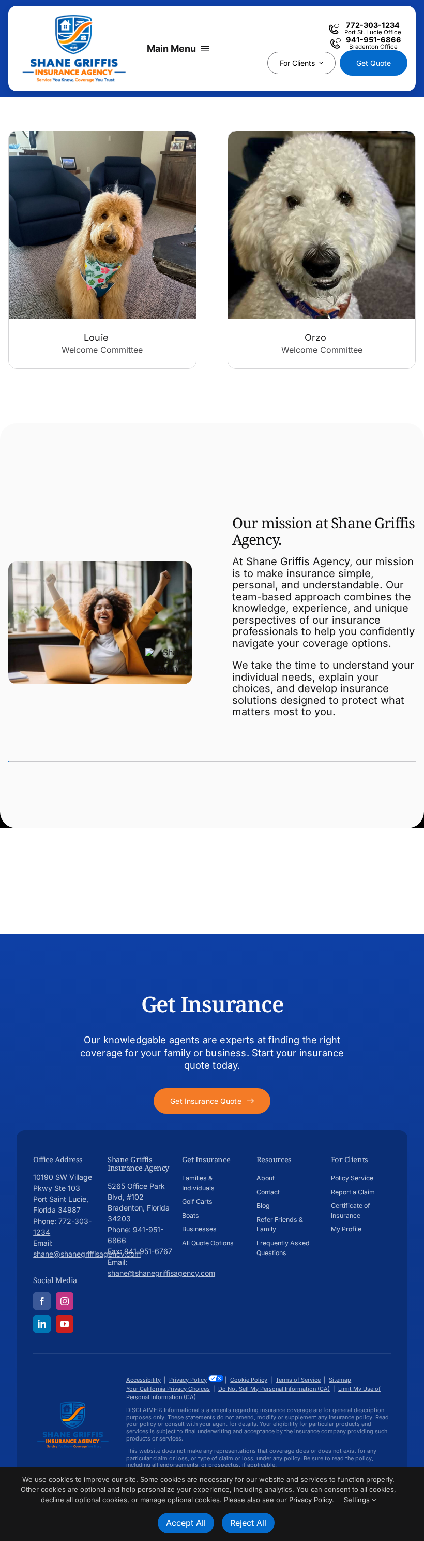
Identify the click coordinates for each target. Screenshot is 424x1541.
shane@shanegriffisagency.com (87, 1253)
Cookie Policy (248, 1380)
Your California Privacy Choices (168, 1388)
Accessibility (143, 1380)
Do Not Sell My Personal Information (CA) (274, 1388)
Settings (358, 1499)
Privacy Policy (188, 1380)
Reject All (248, 1523)
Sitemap (340, 1380)
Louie (96, 337)
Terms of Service (298, 1380)
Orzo (316, 337)
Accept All (186, 1523)
